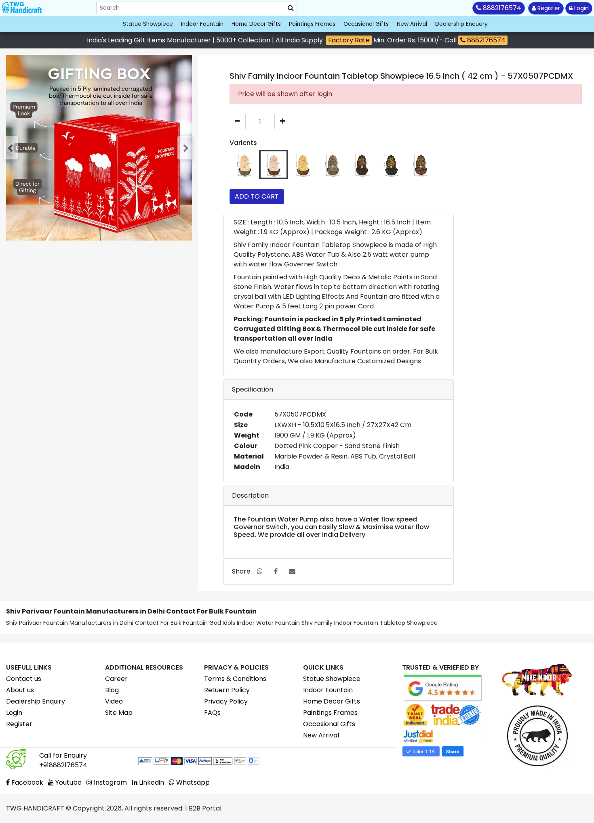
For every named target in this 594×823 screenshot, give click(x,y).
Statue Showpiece (148, 24)
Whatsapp (192, 782)
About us (20, 690)
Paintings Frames (312, 24)
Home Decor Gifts (256, 24)
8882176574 (486, 40)
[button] (11, 148)
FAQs (212, 712)
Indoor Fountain (202, 24)
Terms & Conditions (235, 678)
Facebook (26, 782)
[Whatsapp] (260, 571)
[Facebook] (275, 571)
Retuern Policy (227, 690)
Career (116, 678)
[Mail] (292, 571)
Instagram (109, 782)
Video (114, 701)
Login (581, 8)
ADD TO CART (257, 196)
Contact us (23, 678)
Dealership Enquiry (35, 701)
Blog (112, 690)
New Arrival (412, 24)
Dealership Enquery (461, 24)
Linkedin (150, 782)
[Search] (290, 8)
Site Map (119, 712)
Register (548, 8)
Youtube (68, 782)
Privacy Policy (226, 701)
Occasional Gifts (366, 24)
